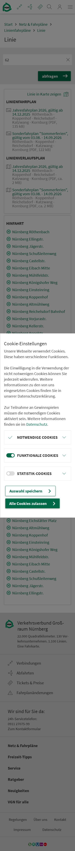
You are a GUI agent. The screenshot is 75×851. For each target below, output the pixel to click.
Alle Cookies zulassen (28, 503)
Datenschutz (36, 424)
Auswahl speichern (25, 490)
